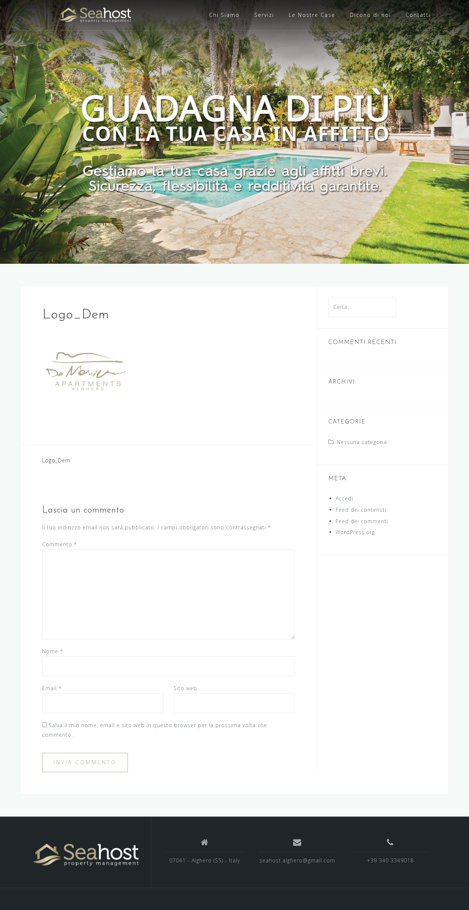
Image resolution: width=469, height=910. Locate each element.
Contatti (418, 14)
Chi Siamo (224, 14)
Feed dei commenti (362, 521)
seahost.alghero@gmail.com (297, 860)
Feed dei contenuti (361, 509)
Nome (52, 651)
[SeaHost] (85, 854)
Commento (59, 544)
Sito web (185, 688)
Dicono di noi (370, 14)
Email (52, 688)
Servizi (264, 14)
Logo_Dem (56, 460)
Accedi (344, 498)
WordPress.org (355, 532)
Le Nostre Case (312, 14)
